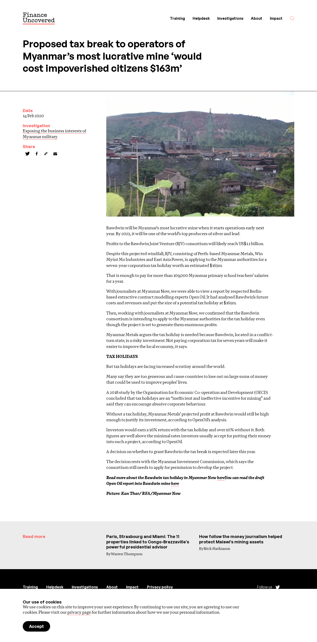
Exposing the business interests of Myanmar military (54, 133)
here (221, 477)
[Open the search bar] (292, 18)
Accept (36, 626)
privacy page (79, 612)
